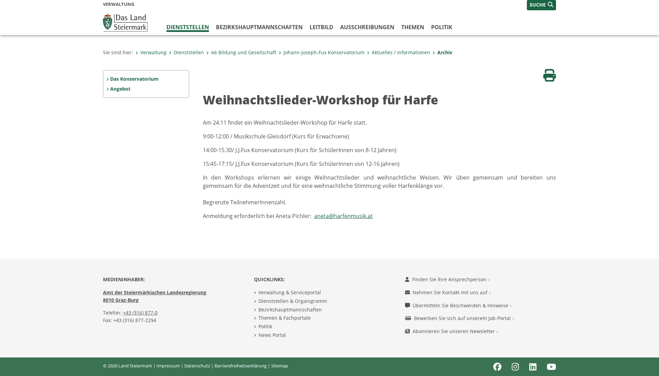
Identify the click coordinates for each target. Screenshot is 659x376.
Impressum (168, 366)
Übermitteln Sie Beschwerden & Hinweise (461, 305)
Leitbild (321, 27)
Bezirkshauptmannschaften (290, 309)
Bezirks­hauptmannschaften (259, 27)
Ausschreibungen (367, 27)
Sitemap (279, 366)
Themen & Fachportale (284, 318)
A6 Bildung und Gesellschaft (243, 52)
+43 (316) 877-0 (140, 312)
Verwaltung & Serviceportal (289, 292)
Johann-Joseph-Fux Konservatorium (324, 52)
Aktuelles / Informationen (401, 52)
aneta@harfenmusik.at (343, 216)
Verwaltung (153, 52)
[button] (541, 5)
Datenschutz (197, 366)
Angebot (120, 89)
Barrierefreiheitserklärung (241, 366)
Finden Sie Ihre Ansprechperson (450, 279)
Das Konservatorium (134, 79)
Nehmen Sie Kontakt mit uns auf (451, 292)
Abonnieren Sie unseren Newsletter (454, 331)
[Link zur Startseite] (125, 22)
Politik (441, 27)
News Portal (272, 335)
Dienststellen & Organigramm (292, 301)
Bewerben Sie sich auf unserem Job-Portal (463, 318)
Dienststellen (187, 27)
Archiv (444, 52)
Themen (412, 27)
